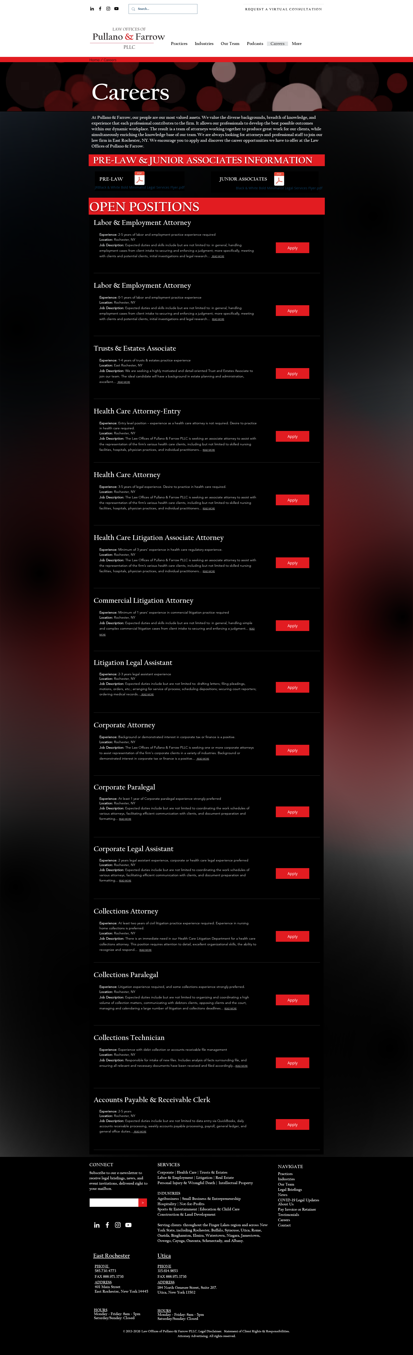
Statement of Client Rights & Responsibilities (256, 1331)
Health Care (186, 1172)
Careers (110, 60)
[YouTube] (116, 8)
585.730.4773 (105, 1271)
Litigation (204, 1177)
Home (94, 60)
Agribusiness (168, 1199)
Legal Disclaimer (209, 1331)
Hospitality (167, 1204)
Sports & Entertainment (178, 1209)
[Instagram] (108, 8)
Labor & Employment (175, 1177)
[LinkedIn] (92, 8)
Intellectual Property (236, 1183)
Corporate (166, 1172)
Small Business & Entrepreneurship (211, 1199)
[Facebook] (100, 8)
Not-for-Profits (192, 1204)
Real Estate (225, 1177)
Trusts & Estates (214, 1172)
